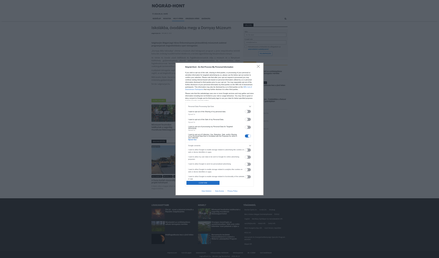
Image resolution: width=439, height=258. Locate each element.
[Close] (259, 67)
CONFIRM (203, 183)
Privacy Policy (232, 191)
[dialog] (219, 129)
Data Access (219, 191)
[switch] (248, 111)
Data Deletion (206, 191)
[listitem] (219, 106)
